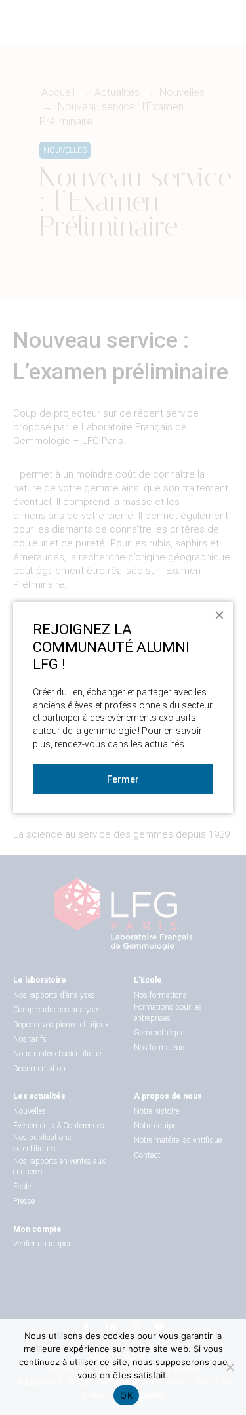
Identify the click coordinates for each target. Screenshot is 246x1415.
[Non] (229, 1367)
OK (126, 1395)
